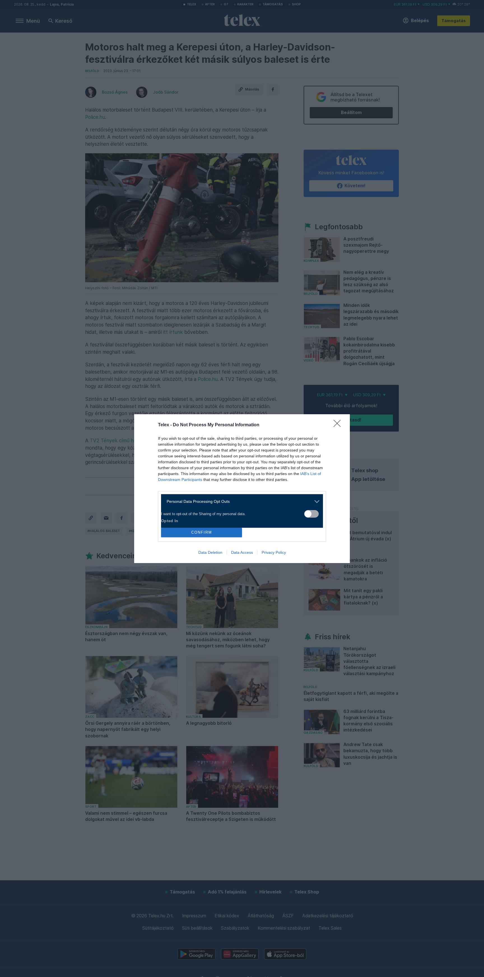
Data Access (242, 552)
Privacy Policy (274, 552)
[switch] (311, 514)
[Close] (339, 425)
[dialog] (242, 488)
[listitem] (240, 501)
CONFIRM (201, 532)
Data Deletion (210, 552)
